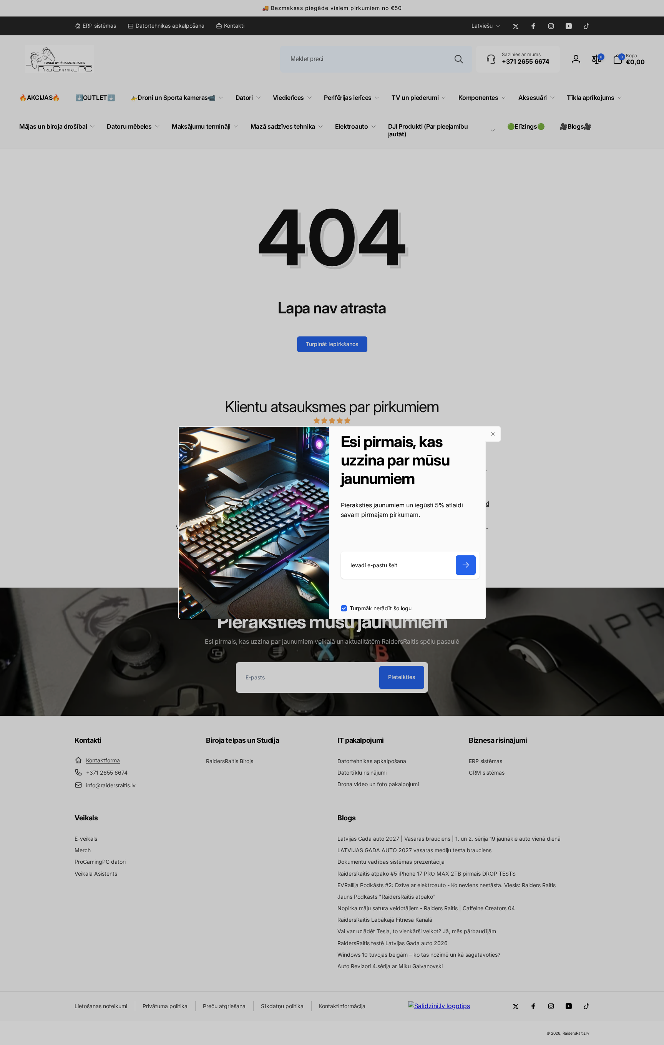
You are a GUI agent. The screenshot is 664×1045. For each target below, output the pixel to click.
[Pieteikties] (466, 565)
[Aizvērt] (493, 434)
